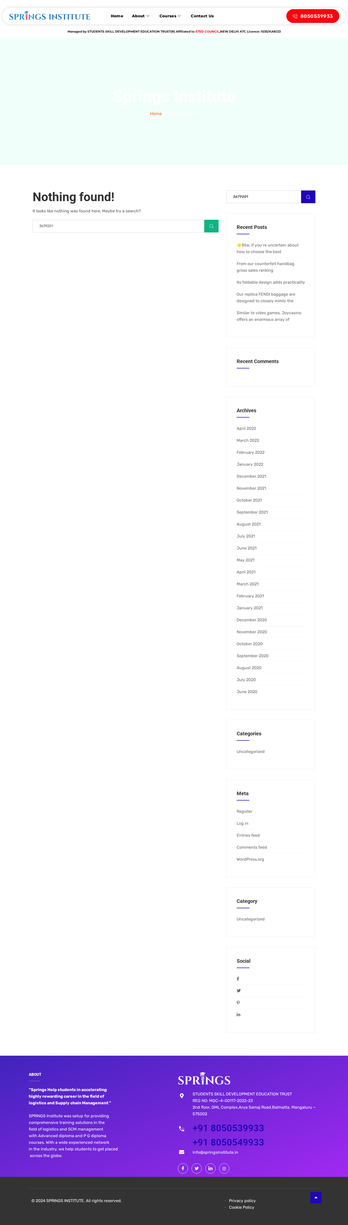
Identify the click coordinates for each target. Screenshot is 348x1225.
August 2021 (249, 524)
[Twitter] (197, 1168)
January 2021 (250, 607)
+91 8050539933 (228, 1128)
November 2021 (251, 488)
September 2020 (253, 655)
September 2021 (252, 512)
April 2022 (246, 428)
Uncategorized (251, 751)
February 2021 (250, 596)
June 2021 (247, 548)
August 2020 (249, 667)
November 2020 (252, 631)
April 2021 (246, 572)
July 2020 (246, 679)
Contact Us (202, 15)
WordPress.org (250, 859)
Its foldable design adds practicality (271, 282)
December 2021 (251, 476)
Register (244, 811)
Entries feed (248, 835)
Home (117, 15)
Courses (167, 15)
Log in (242, 823)
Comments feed (252, 847)
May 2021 (246, 560)
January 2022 (250, 464)
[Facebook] (183, 1168)
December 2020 (252, 619)
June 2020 (247, 691)
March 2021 (248, 584)
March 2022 (248, 440)
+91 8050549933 (228, 1142)
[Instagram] (224, 1168)
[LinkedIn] (210, 1168)
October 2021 (249, 500)
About (138, 15)
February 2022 (250, 452)
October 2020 (250, 643)
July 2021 (246, 536)
